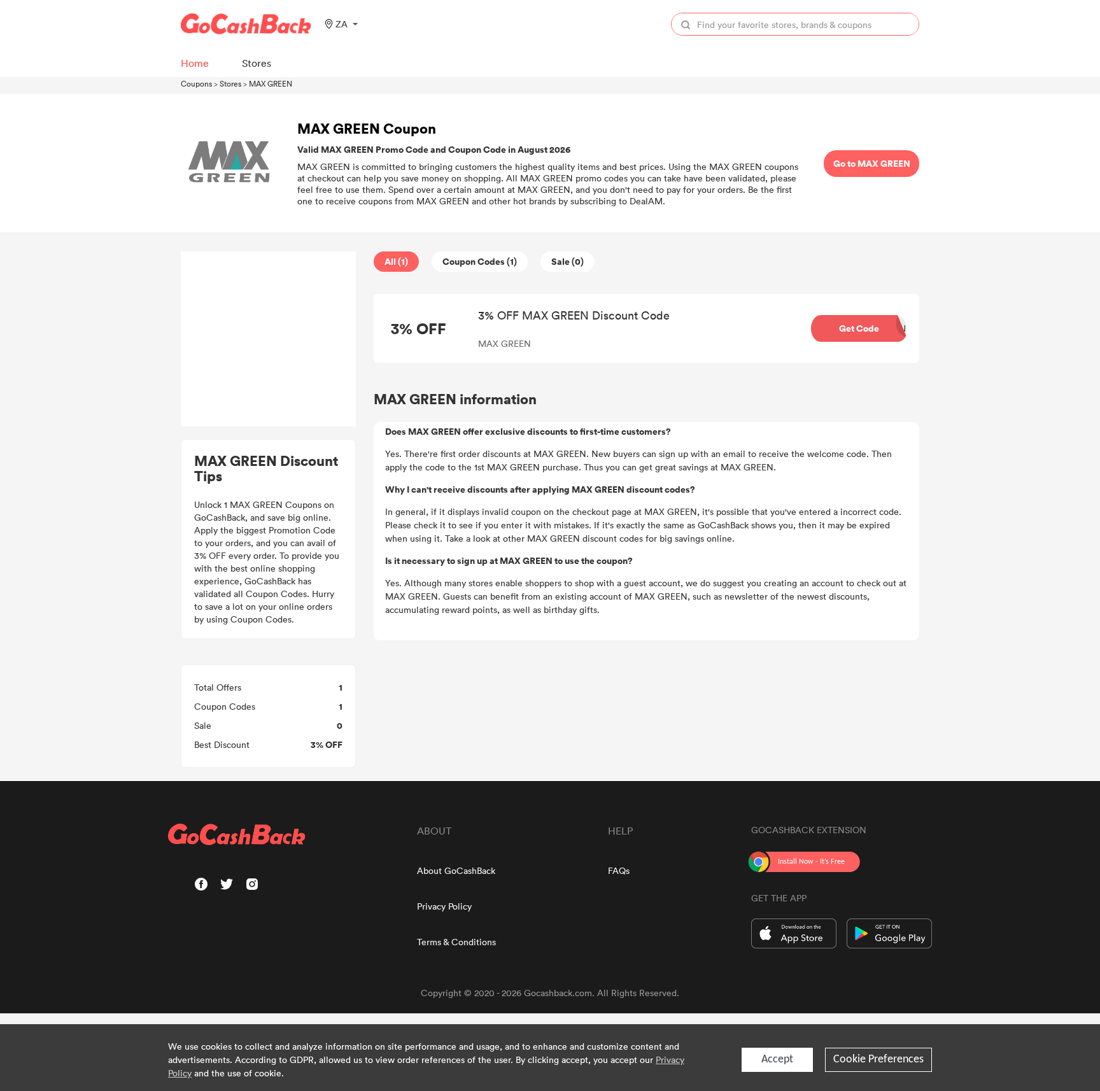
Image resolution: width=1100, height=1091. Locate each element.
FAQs (619, 870)
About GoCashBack (456, 870)
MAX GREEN (270, 83)
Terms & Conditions (456, 942)
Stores (230, 83)
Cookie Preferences (878, 1059)
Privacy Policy (444, 906)
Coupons (196, 83)
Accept (777, 1059)
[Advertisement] (268, 339)
